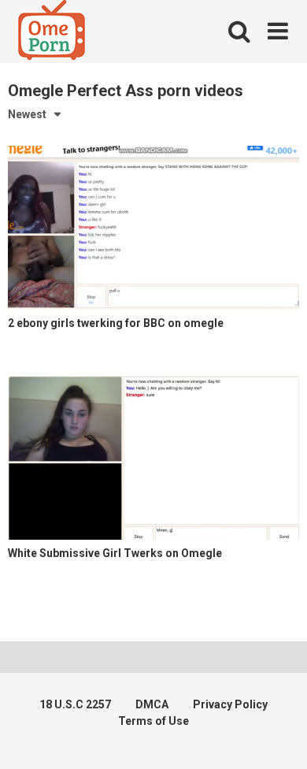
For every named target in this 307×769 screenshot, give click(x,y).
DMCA (151, 704)
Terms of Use (153, 721)
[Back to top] (278, 737)
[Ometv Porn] (51, 32)
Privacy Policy (230, 704)
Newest (27, 114)
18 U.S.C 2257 (75, 704)
